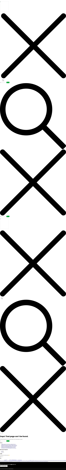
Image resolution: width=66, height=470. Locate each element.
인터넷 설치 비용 (21, 461)
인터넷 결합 (18, 461)
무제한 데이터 (53, 460)
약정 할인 (1, 461)
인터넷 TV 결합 (15, 461)
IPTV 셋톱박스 (8, 460)
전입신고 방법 (42, 461)
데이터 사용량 (47, 460)
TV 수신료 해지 (26, 460)
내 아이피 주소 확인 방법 (44, 460)
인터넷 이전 (34, 461)
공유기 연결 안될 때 (35, 460)
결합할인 (31, 460)
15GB (0, 460)
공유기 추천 (41, 460)
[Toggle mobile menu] (1, 433)
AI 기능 (1, 460)
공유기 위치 (38, 460)
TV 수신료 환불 (29, 460)
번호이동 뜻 (59, 460)
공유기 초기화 (40, 460)
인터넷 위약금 (32, 461)
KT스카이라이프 (12, 460)
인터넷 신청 (26, 461)
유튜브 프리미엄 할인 (6, 461)
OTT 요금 (24, 460)
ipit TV (5, 460)
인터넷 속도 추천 (23, 461)
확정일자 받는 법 (47, 461)
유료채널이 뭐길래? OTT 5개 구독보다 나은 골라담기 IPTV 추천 (8, 444)
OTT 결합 (22, 460)
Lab (2, 79)
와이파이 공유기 (3, 461)
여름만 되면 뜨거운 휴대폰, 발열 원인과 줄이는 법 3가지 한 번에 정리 (8, 446)
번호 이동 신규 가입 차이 (61, 460)
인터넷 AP (13, 461)
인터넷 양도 (30, 461)
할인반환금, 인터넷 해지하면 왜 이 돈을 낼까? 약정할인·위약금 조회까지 (9, 445)
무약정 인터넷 (51, 460)
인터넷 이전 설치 (36, 461)
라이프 (3, 80)
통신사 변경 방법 (44, 461)
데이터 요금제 (49, 460)
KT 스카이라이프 (19, 460)
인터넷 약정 (28, 461)
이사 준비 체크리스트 (10, 461)
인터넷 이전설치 (40, 461)
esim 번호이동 (3, 460)
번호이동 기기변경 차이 (56, 460)
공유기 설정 (33, 460)
